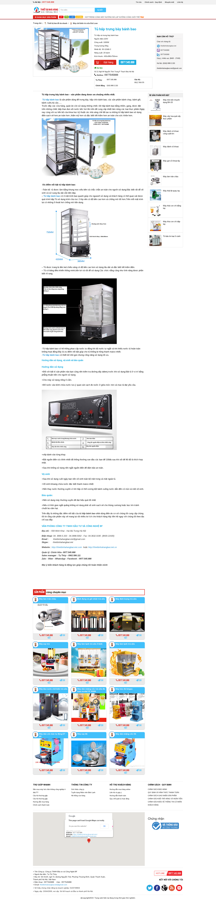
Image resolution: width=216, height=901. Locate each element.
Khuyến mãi (169, 2)
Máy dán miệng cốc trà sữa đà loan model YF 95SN (91, 690)
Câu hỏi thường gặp (40, 796)
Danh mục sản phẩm (46, 17)
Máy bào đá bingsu (124, 689)
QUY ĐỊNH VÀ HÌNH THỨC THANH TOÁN (163, 792)
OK (104, 826)
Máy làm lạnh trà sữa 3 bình (89, 644)
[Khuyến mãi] (45, 10)
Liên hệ (180, 2)
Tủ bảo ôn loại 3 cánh (171, 236)
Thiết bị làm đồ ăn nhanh (57, 23)
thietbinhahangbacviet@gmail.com (83, 836)
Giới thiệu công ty (77, 789)
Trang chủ (37, 23)
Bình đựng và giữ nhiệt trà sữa (91, 599)
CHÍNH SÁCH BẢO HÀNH (157, 789)
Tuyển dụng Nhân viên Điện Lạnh (83, 792)
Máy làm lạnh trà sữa (125, 644)
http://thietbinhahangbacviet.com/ (85, 834)
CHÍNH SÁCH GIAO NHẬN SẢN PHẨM (162, 796)
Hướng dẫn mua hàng (41, 802)
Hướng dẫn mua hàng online (120, 789)
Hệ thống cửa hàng (78, 796)
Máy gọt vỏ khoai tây (171, 161)
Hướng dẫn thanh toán (118, 796)
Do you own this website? (78, 826)
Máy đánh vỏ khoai (170, 146)
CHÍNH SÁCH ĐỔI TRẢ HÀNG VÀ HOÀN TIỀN (165, 799)
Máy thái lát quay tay (171, 191)
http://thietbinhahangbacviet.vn (102, 547)
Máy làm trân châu (47, 599)
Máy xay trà (44, 644)
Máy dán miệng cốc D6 (126, 734)
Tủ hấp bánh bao (52, 196)
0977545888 (164, 50)
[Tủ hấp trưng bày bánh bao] (62, 50)
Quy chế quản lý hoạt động (119, 799)
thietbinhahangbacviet (168, 46)
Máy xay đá (82, 734)
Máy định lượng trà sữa (126, 599)
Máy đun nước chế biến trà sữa (53, 689)
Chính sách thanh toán (41, 805)
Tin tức (139, 2)
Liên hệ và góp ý (116, 792)
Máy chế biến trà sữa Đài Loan (85, 23)
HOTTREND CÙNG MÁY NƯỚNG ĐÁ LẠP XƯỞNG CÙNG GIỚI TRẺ (112, 17)
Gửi (100, 10)
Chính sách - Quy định (153, 2)
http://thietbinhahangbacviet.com (67, 547)
